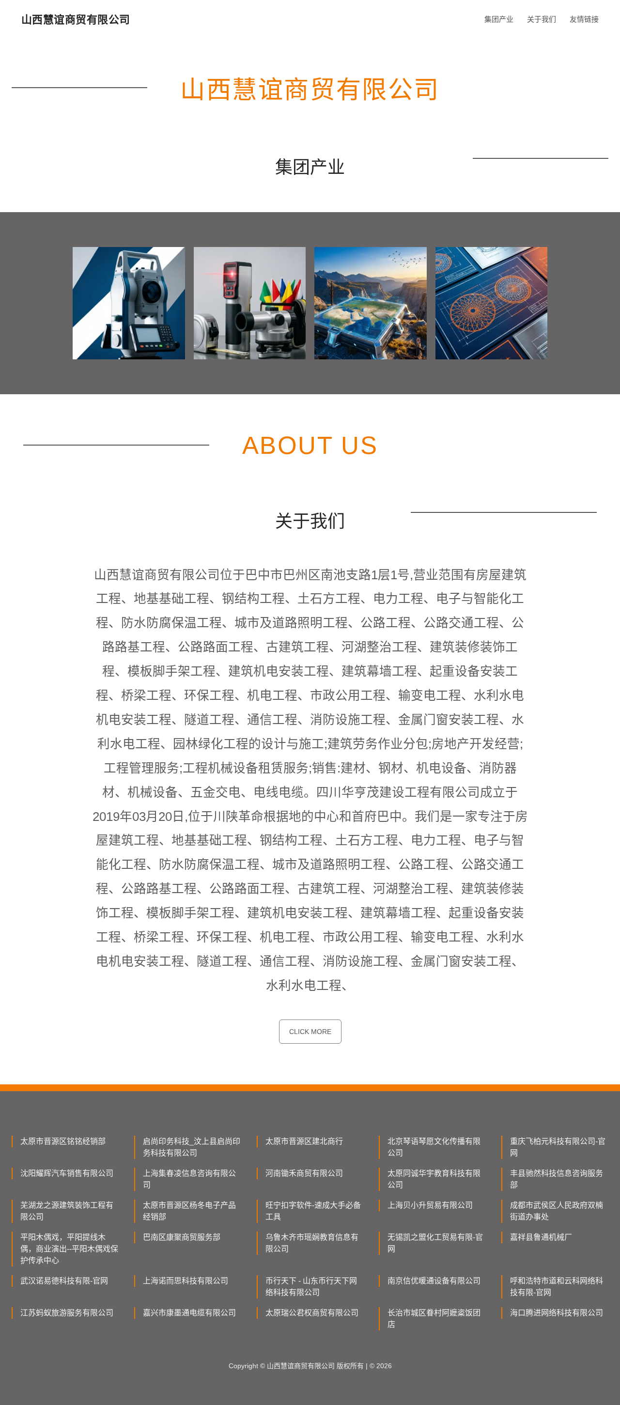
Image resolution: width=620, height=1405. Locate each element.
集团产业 (498, 19)
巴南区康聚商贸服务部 (181, 1237)
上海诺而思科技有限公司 (185, 1281)
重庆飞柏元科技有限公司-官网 (557, 1147)
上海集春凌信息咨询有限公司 (189, 1179)
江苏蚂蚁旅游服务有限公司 (66, 1313)
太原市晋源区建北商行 (304, 1141)
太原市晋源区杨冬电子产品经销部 (189, 1211)
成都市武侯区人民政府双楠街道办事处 (556, 1211)
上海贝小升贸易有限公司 (430, 1205)
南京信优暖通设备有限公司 (434, 1281)
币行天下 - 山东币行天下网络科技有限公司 (311, 1287)
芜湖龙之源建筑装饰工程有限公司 (66, 1211)
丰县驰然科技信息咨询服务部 (556, 1179)
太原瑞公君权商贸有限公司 (311, 1313)
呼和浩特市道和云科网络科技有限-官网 (556, 1287)
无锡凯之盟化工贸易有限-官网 (435, 1243)
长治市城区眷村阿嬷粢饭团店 (434, 1318)
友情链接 (584, 19)
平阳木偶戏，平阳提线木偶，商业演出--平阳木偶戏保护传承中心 (69, 1249)
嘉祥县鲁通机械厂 (541, 1237)
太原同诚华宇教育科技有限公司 (434, 1179)
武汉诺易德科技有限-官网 (64, 1281)
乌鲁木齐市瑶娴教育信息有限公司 (311, 1243)
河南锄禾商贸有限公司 (304, 1173)
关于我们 (541, 19)
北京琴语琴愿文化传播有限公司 (434, 1147)
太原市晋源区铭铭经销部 (63, 1141)
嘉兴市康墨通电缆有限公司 (189, 1313)
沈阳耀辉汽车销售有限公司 (66, 1173)
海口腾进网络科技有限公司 (556, 1313)
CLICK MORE (310, 1031)
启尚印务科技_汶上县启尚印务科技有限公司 (191, 1147)
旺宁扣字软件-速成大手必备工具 (313, 1211)
